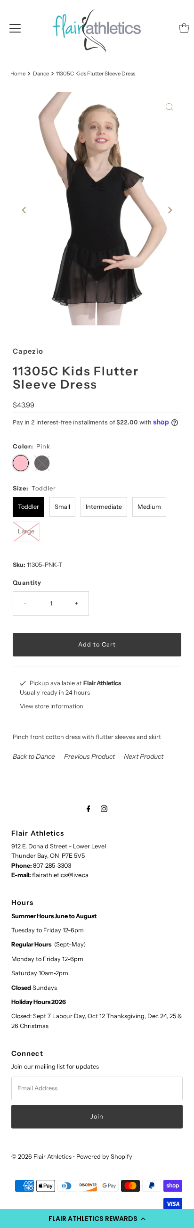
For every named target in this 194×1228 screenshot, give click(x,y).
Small (62, 506)
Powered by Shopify (104, 1156)
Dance (41, 73)
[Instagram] (104, 808)
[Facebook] (88, 808)
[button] (97, 1218)
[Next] (169, 209)
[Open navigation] (15, 28)
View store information (51, 706)
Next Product (143, 756)
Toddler (28, 506)
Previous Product (89, 756)
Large (26, 531)
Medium (149, 506)
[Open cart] (184, 28)
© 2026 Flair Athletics (41, 1156)
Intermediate (104, 506)
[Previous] (24, 209)
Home (17, 73)
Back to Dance (34, 756)
